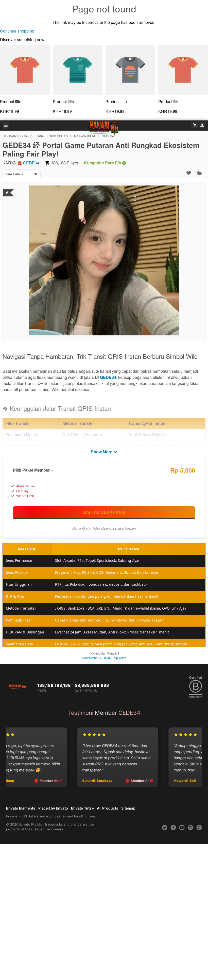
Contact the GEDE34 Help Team (104, 658)
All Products (107, 808)
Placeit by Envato (53, 808)
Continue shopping (17, 31)
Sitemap (128, 808)
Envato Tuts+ (82, 808)
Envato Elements (20, 808)
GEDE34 (31, 163)
